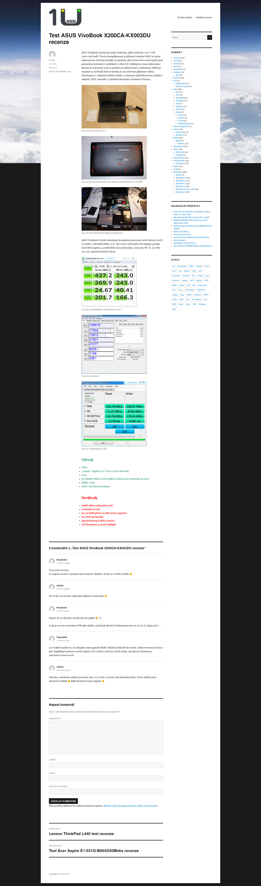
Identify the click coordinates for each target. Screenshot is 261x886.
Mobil (175, 138)
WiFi (194, 304)
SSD (177, 103)
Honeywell (180, 98)
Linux (55, 67)
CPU (177, 92)
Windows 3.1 (181, 181)
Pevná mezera (179, 240)
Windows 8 (180, 186)
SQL (177, 75)
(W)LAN (177, 58)
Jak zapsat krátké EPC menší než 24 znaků (191, 217)
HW (50, 67)
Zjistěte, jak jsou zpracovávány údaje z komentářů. (130, 805)
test (69, 71)
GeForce (175, 280)
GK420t (181, 118)
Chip (194, 271)
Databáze (177, 72)
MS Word (180, 152)
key (193, 285)
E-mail (52, 773)
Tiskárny (180, 106)
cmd (200, 271)
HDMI (174, 285)
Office (176, 149)
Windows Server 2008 (185, 189)
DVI (193, 275)
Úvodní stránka (184, 17)
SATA (206, 294)
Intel (56, 71)
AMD (191, 266)
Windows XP (181, 192)
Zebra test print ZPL (182, 234)
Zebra (178, 112)
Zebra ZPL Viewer (181, 232)
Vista (188, 304)
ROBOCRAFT (181, 83)
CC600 (181, 115)
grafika (199, 280)
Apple (178, 141)
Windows (177, 172)
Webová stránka (58, 786)
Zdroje (178, 109)
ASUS (51, 71)
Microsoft (201, 290)
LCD (173, 290)
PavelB (52, 60)
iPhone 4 (182, 143)
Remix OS (180, 135)
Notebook (63, 71)
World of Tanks (182, 86)
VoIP (175, 169)
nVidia (188, 294)
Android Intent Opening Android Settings (191, 237)
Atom (174, 271)
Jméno (52, 759)
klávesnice (202, 285)
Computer (176, 275)
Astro (175, 66)
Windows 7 (180, 183)
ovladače (197, 294)
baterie (186, 271)
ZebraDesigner (184, 123)
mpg (182, 294)
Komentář (55, 718)
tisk (205, 299)
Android (177, 64)
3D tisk (176, 61)
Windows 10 (181, 178)
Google (184, 280)
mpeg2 (175, 294)
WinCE (178, 175)
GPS (192, 280)
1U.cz (67, 874)
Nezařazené (178, 146)
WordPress (180, 163)
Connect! (186, 275)
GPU (178, 95)
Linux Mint (180, 132)
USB (174, 304)
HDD (206, 280)
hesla (181, 285)
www (174, 309)
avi (180, 271)
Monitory (180, 101)
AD (173, 266)
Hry (175, 81)
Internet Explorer (181, 126)
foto (207, 275)
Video (175, 166)
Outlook (179, 155)
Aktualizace (182, 266)
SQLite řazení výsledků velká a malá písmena (192, 246)
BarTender (178, 69)
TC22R (181, 121)
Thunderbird (179, 158)
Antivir (207, 266)
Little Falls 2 (190, 290)
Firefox (176, 78)
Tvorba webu (179, 161)
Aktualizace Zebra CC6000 (184, 243)
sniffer (174, 299)
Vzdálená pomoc (204, 17)
